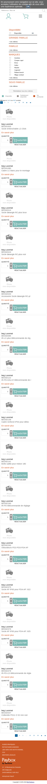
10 (15, 102)
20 (19, 102)
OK (28, 6)
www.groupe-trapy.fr (8, 776)
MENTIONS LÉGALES (8, 755)
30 (23, 102)
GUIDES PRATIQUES (8, 744)
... (11, 102)
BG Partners (30, 782)
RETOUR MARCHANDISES (10, 747)
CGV (3, 752)
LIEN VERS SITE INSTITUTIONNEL (12, 750)
